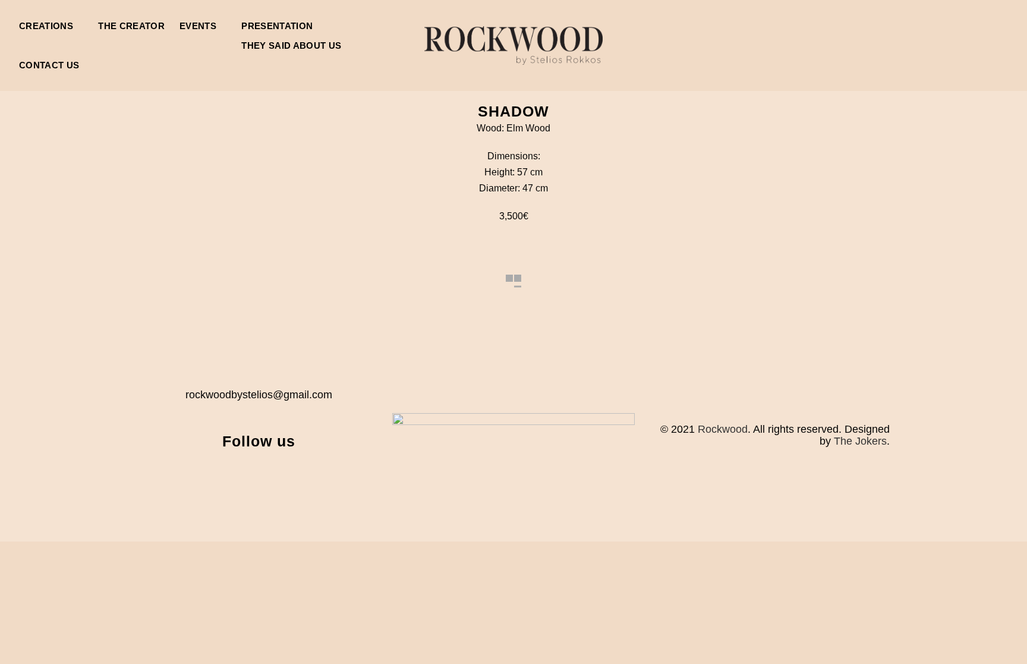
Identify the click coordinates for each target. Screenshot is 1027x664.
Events (197, 26)
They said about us (291, 45)
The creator (131, 26)
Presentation (277, 26)
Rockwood (723, 429)
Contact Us (49, 65)
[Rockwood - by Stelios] (513, 45)
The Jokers (860, 441)
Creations (46, 26)
